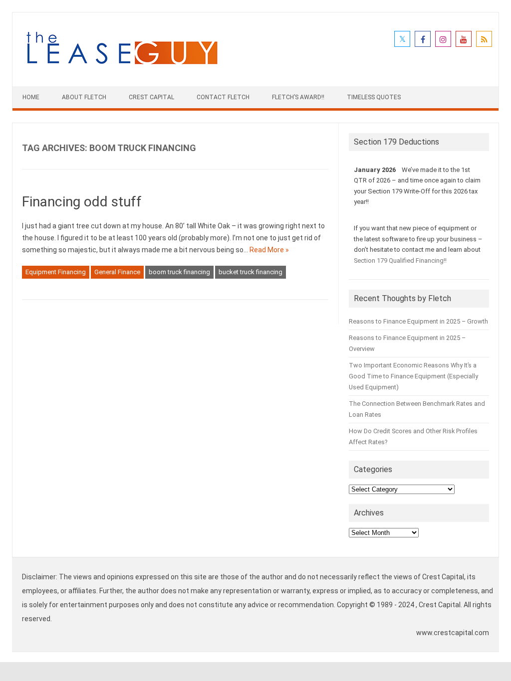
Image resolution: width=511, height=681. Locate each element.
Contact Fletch (223, 97)
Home (30, 97)
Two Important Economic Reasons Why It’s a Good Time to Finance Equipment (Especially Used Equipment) (413, 376)
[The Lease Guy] (122, 69)
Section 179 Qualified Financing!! (400, 260)
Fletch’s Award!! (298, 97)
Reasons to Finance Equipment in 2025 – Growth (418, 321)
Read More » (269, 250)
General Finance (117, 272)
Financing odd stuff (82, 201)
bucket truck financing (250, 272)
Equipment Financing (55, 272)
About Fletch (84, 97)
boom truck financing (179, 272)
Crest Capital (151, 97)
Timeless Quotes (374, 97)
